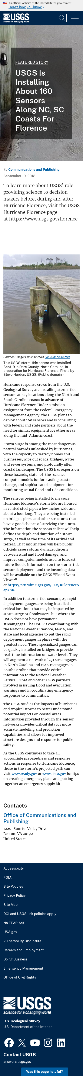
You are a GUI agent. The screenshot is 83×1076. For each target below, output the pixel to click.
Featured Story (31, 62)
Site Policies (13, 886)
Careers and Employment (23, 950)
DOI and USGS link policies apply (29, 914)
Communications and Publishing (34, 170)
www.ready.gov (24, 773)
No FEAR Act (13, 923)
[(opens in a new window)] (9, 1042)
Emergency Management (23, 968)
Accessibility (13, 868)
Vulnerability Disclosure (22, 941)
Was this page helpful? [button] (44, 1072)
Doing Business (15, 959)
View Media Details (57, 357)
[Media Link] (41, 304)
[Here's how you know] (41, 5)
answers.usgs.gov (17, 1062)
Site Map (10, 905)
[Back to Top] (67, 1061)
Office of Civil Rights (19, 977)
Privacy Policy (14, 896)
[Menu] (75, 18)
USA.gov (10, 932)
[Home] (16, 22)
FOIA (7, 878)
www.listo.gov (54, 773)
